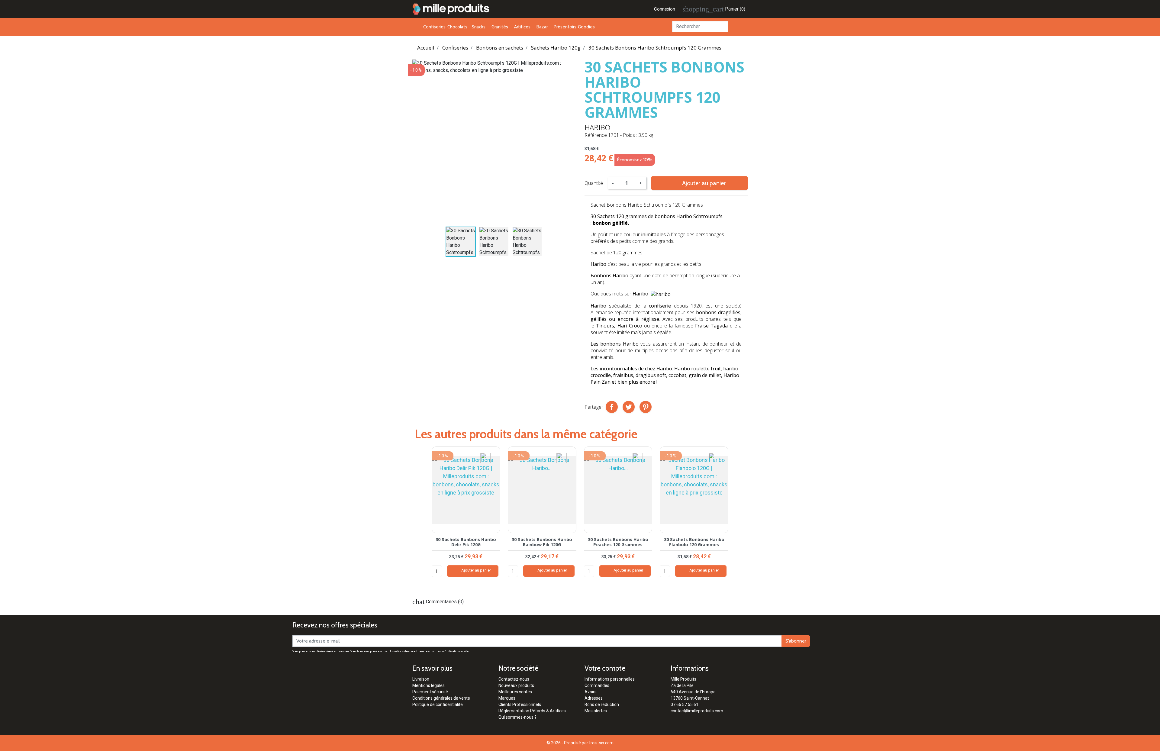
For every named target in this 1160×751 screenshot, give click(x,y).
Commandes (597, 685)
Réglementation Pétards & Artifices (532, 710)
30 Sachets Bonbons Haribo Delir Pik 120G (466, 542)
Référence (596, 135)
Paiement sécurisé (430, 691)
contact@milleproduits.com (697, 710)
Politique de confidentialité (437, 704)
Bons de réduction (602, 704)
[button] (420, 517)
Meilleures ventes (515, 691)
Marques (506, 698)
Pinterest (646, 407)
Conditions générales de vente (441, 698)
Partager (612, 407)
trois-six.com (601, 742)
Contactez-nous (513, 679)
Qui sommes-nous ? (517, 717)
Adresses (594, 698)
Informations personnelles (610, 679)
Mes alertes (596, 710)
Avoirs (591, 691)
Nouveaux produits (516, 685)
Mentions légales (428, 685)
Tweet (629, 407)
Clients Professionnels (519, 704)
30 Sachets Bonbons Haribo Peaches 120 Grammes (618, 542)
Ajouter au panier (700, 183)
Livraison (420, 679)
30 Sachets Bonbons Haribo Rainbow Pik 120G (542, 542)
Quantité (594, 183)
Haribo (598, 127)
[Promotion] (485, 457)
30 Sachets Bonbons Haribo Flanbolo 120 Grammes (694, 542)
